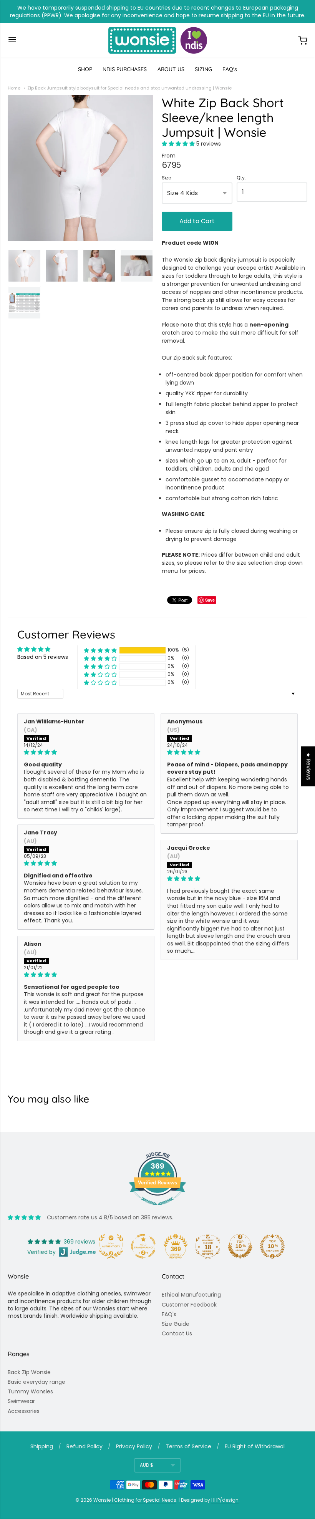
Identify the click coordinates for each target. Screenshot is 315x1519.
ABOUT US (171, 69)
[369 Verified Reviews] (157, 1209)
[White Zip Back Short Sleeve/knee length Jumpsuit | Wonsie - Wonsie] (99, 265)
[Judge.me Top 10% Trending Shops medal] (272, 1246)
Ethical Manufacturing (191, 1294)
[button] (179, 144)
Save (210, 600)
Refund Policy (84, 1446)
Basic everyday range (36, 1382)
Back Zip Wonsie (29, 1372)
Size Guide (175, 1324)
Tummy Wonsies (30, 1391)
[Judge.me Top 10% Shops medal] (240, 1246)
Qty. (241, 178)
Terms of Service (188, 1446)
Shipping (41, 1446)
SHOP (85, 69)
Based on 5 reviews (42, 657)
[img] (86, 752)
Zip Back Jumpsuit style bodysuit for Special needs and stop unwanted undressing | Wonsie (129, 88)
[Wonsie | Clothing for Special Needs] (157, 40)
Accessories (24, 1411)
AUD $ (146, 1465)
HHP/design (225, 1500)
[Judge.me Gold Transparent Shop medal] (143, 1246)
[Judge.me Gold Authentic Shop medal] (111, 1246)
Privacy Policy (134, 1446)
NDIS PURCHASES (125, 69)
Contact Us (177, 1333)
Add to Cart (197, 221)
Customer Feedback (189, 1304)
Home (14, 88)
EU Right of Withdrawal (255, 1446)
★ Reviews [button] (308, 766)
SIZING (203, 69)
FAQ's (229, 69)
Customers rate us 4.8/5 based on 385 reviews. (110, 1217)
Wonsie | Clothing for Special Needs (134, 1500)
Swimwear (21, 1401)
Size (166, 178)
